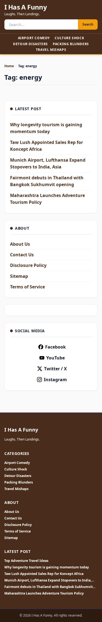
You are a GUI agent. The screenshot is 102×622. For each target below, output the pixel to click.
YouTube (55, 358)
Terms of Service (27, 287)
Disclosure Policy (28, 265)
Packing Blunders (71, 44)
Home (9, 66)
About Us (20, 244)
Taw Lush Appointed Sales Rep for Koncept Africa (44, 574)
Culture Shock (69, 38)
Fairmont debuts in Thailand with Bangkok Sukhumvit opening (48, 587)
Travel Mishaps (51, 49)
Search (87, 24)
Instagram (55, 380)
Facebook (55, 347)
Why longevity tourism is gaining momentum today (46, 567)
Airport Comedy (34, 38)
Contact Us (22, 255)
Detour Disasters (30, 44)
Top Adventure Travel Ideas (26, 561)
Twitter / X (55, 369)
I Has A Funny (25, 7)
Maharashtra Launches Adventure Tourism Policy (44, 593)
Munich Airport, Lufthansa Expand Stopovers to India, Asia (47, 580)
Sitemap (19, 276)
